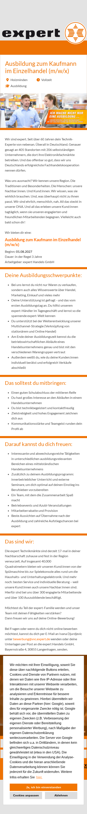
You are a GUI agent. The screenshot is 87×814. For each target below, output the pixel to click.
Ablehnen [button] (61, 795)
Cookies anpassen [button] (26, 795)
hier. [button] (39, 777)
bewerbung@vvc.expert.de (31, 639)
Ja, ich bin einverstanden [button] (43, 787)
